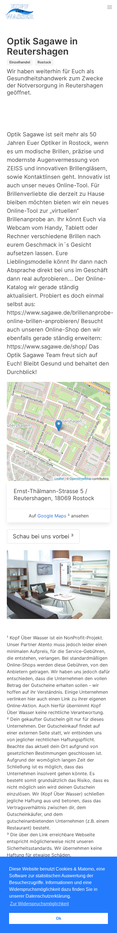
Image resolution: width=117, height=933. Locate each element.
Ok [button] (58, 918)
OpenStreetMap (80, 478)
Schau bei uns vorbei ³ (43, 536)
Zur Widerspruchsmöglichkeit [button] (39, 903)
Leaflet (59, 478)
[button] (109, 7)
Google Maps (51, 516)
